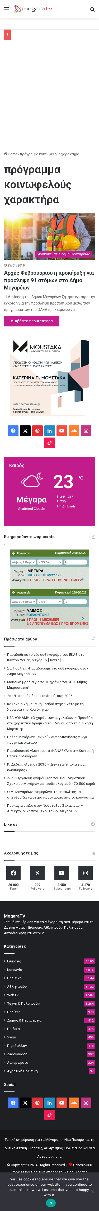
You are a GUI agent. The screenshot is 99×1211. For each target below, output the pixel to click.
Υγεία (11, 1037)
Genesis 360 (82, 1165)
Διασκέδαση (17, 1054)
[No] (92, 1191)
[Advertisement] (49, 97)
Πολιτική (14, 978)
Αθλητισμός (17, 986)
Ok (51, 1203)
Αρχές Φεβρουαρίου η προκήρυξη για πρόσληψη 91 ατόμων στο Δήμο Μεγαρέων (49, 280)
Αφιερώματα (17, 1062)
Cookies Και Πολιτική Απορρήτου (38, 1172)
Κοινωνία (14, 969)
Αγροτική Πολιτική (22, 1071)
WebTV (13, 995)
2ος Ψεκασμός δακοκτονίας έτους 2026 (40, 696)
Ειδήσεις (14, 961)
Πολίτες (14, 1012)
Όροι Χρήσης (77, 1172)
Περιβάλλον (17, 1045)
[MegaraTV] (34, 9)
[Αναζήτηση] (92, 11)
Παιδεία (13, 1029)
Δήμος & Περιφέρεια (24, 1020)
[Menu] (6, 11)
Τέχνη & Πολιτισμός (23, 1003)
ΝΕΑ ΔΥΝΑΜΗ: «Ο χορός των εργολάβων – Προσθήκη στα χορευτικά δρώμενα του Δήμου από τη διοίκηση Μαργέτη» (51, 723)
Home (12, 154)
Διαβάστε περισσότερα (32, 321)
